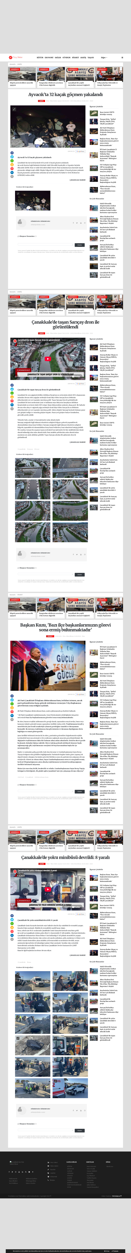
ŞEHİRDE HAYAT (72, 1182)
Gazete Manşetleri (93, 1187)
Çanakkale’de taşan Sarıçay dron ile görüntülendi (107, 275)
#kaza (29, 962)
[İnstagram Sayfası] (16, 1172)
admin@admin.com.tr (38, 224)
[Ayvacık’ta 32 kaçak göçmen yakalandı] (47, 126)
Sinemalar (90, 1180)
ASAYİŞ (83, 58)
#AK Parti (21, 777)
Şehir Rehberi (91, 1185)
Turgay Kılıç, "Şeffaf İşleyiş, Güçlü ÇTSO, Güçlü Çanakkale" (108, 121)
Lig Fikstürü (91, 1176)
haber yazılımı (56, 1196)
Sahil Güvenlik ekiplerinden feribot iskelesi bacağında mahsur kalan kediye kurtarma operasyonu (108, 208)
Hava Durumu (91, 1166)
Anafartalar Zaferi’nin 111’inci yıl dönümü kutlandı (108, 230)
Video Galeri (54, 1166)
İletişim (52, 1180)
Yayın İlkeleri (13, 1181)
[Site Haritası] (30, 1172)
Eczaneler (90, 1173)
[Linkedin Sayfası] (23, 1172)
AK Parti (21, 711)
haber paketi (65, 1196)
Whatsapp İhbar (31, 1181)
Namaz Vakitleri (92, 1171)
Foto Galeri (54, 1162)
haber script (91, 1196)
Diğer (103, 58)
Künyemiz (53, 1176)
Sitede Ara (109, 1166)
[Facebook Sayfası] (10, 1172)
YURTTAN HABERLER (74, 1185)
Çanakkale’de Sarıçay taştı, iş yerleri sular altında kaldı (108, 266)
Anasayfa (13, 64)
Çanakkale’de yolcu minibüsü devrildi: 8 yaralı (107, 258)
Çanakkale (29, 715)
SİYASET (75, 58)
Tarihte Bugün (91, 1178)
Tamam (115, 1251)
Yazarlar (52, 1169)
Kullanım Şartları (31, 1178)
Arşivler (52, 1173)
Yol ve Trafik (91, 1169)
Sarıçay (59, 400)
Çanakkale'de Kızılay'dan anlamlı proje (107, 238)
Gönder (79, 245)
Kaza (19, 950)
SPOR (69, 1187)
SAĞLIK (58, 58)
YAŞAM (91, 58)
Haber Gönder (30, 1183)
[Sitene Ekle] (33, 1172)
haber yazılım (82, 1196)
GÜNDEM (66, 58)
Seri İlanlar (90, 1182)
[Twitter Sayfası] (13, 1172)
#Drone (36, 449)
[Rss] (26, 1172)
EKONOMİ (49, 58)
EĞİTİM (40, 58)
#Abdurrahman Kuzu (41, 777)
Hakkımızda (13, 1178)
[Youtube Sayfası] (20, 1172)
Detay (107, 1251)
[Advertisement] (65, 13)
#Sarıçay (30, 449)
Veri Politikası (13, 1183)
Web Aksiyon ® (117, 1196)
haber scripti (74, 1196)
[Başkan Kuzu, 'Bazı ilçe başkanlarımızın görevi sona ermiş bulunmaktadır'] (47, 666)
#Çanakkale (22, 449)
